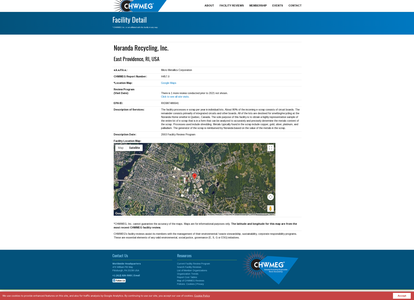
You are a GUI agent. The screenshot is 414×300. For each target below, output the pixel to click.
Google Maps (168, 83)
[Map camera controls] (270, 197)
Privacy (200, 284)
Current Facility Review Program (193, 263)
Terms (272, 214)
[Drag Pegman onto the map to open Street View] (270, 208)
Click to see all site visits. (175, 96)
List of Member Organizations (192, 270)
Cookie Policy (202, 295)
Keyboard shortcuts (214, 214)
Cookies (190, 284)
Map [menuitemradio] (121, 147)
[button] (194, 176)
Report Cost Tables (187, 277)
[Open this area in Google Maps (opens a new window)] (119, 213)
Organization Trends (187, 274)
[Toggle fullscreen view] (270, 148)
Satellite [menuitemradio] (134, 147)
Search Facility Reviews (189, 267)
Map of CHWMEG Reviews (190, 280)
